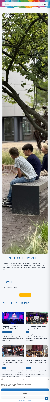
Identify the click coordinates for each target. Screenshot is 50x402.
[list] (24, 144)
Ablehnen (25, 393)
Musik (27, 332)
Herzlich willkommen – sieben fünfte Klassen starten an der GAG (36, 362)
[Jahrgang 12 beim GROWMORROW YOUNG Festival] (13, 318)
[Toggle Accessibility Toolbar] (46, 398)
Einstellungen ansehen (25, 397)
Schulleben (28, 368)
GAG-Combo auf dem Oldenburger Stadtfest (36, 327)
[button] (48, 379)
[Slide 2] (23, 276)
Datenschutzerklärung (23, 400)
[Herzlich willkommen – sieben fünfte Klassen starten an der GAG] (37, 351)
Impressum (29, 400)
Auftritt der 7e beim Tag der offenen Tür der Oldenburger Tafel (12, 362)
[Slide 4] (26, 276)
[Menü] (45, 4)
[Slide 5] (28, 276)
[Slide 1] (21, 276)
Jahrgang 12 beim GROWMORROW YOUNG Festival (11, 327)
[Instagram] (40, 4)
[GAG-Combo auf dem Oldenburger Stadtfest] (37, 318)
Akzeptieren (25, 390)
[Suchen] (42, 4)
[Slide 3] (25, 276)
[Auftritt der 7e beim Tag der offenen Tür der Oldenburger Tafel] (13, 351)
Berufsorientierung (7, 332)
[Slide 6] (29, 276)
